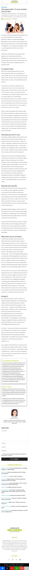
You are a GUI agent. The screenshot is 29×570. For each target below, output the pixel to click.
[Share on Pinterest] (12, 568)
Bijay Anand (4, 487)
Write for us (6, 564)
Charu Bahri (6, 19)
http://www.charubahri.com (14, 418)
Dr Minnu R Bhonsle (5, 510)
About (17, 564)
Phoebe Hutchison (5, 495)
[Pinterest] (16, 559)
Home (2, 5)
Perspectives (4, 7)
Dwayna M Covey (5, 490)
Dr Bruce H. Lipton (5, 468)
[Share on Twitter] (7, 568)
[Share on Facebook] (2, 568)
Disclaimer (21, 566)
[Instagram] (12, 559)
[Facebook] (9, 559)
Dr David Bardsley (5, 476)
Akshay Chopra (4, 502)
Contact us (22, 564)
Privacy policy (8, 566)
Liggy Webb (4, 479)
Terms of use (15, 566)
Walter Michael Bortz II (6, 498)
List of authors (12, 564)
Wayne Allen (4, 472)
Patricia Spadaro (5, 483)
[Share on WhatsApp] (17, 568)
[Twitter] (20, 559)
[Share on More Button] (26, 568)
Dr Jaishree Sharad (5, 506)
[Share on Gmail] (21, 568)
